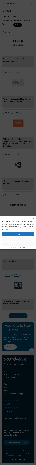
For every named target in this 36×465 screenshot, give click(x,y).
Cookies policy (14, 247)
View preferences (18, 243)
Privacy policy (22, 247)
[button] (33, 218)
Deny (18, 239)
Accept (18, 234)
